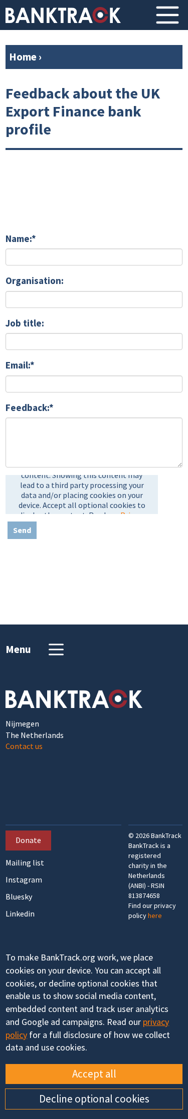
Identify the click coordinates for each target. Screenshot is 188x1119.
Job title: (25, 323)
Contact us (24, 746)
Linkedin (20, 913)
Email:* (20, 365)
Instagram (24, 879)
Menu (18, 649)
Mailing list (25, 863)
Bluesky (19, 897)
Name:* (21, 238)
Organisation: (35, 280)
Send (22, 530)
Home (23, 57)
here (155, 915)
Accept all (94, 1073)
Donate (28, 840)
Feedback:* (30, 408)
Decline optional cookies (94, 1099)
